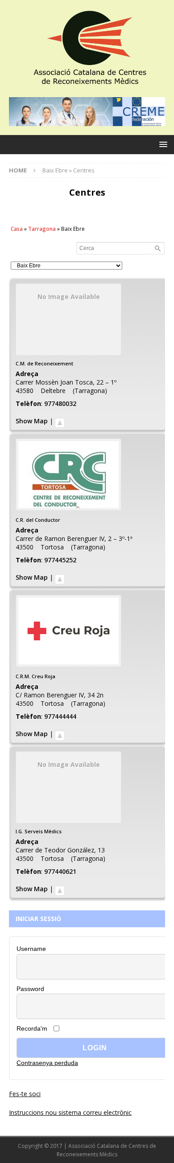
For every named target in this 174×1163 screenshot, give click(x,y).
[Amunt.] (60, 421)
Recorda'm (32, 1028)
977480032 (60, 403)
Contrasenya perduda (47, 1062)
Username (31, 948)
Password (30, 988)
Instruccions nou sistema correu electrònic (70, 1112)
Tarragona (42, 229)
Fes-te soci (25, 1093)
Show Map (32, 421)
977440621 (60, 871)
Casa (17, 229)
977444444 (60, 716)
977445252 (60, 560)
